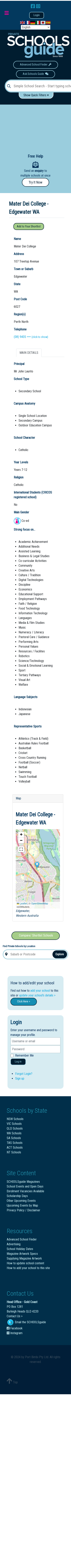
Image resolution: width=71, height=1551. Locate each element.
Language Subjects (25, 697)
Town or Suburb (23, 269)
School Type (21, 379)
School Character (24, 437)
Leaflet (23, 903)
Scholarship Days (17, 1196)
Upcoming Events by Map (22, 1205)
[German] (33, 22)
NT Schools (14, 1152)
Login (37, 15)
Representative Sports (28, 726)
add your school (40, 990)
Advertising (14, 1244)
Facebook (15, 1328)
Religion (18, 477)
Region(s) (20, 314)
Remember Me (24, 1055)
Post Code (20, 299)
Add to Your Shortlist (29, 226)
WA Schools (14, 1133)
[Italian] (38, 22)
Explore (60, 954)
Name (17, 239)
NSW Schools (15, 1119)
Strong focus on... (24, 529)
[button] (37, 865)
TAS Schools (14, 1143)
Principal (19, 364)
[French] (27, 22)
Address (19, 254)
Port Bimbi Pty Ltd (36, 1357)
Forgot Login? (23, 1074)
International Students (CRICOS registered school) (33, 494)
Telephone (20, 329)
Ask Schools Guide (34, 74)
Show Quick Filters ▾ (36, 95)
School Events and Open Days (25, 1186)
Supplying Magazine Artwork (24, 1258)
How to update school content (25, 1263)
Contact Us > (14, 1316)
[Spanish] (48, 22)
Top (15, 1382)
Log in (18, 1061)
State (17, 284)
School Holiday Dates (20, 1249)
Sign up (19, 1078)
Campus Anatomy (24, 403)
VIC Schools (14, 1124)
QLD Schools (15, 1128)
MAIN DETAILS (29, 353)
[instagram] (38, 6)
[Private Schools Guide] (38, 45)
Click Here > (23, 1001)
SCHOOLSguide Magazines (23, 1182)
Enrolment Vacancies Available (25, 1191)
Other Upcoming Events (21, 1201)
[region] (35, 126)
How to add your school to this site (28, 1268)
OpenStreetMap (39, 903)
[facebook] (33, 6)
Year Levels (21, 462)
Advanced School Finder (34, 64)
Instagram (15, 1333)
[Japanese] (43, 22)
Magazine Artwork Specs (22, 1254)
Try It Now (35, 182)
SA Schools (14, 1138)
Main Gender (21, 512)
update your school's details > (37, 995)
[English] (22, 22)
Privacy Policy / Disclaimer (23, 1210)
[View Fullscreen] (21, 849)
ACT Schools (15, 1147)
